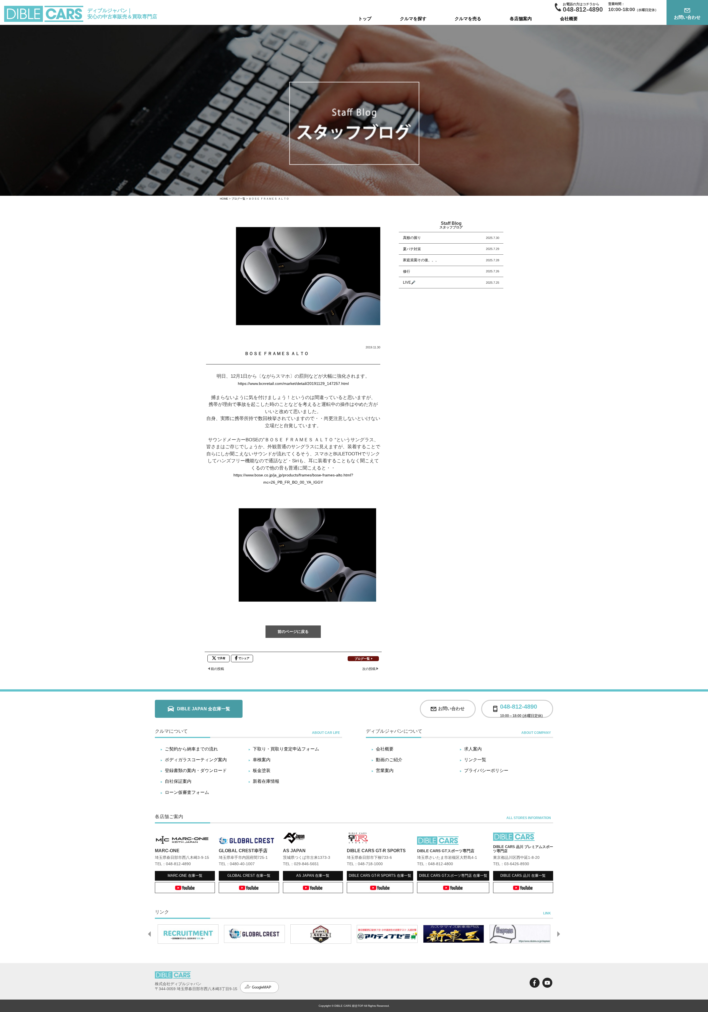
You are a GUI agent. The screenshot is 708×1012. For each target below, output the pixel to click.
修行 (406, 271)
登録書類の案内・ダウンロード (196, 770)
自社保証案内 (178, 781)
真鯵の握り (412, 238)
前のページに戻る (293, 631)
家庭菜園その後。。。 (421, 260)
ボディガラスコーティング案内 (196, 759)
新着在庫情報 (266, 781)
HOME (224, 198)
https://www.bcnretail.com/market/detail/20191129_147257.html (293, 383)
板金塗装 (261, 770)
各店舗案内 (521, 18)
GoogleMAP (261, 987)
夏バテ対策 (412, 249)
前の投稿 (217, 669)
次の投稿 (369, 669)
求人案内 (473, 749)
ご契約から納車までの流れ (191, 749)
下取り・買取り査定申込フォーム (286, 749)
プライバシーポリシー (486, 770)
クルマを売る (468, 18)
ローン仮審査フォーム (187, 792)
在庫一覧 (185, 875)
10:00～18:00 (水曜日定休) (521, 708)
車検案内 (261, 759)
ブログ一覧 (238, 198)
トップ (364, 18)
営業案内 (385, 770)
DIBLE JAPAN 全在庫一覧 (203, 708)
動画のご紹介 (389, 759)
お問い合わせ (687, 17)
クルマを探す (413, 18)
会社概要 (569, 18)
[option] (188, 934)
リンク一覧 (475, 759)
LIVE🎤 (409, 282)
